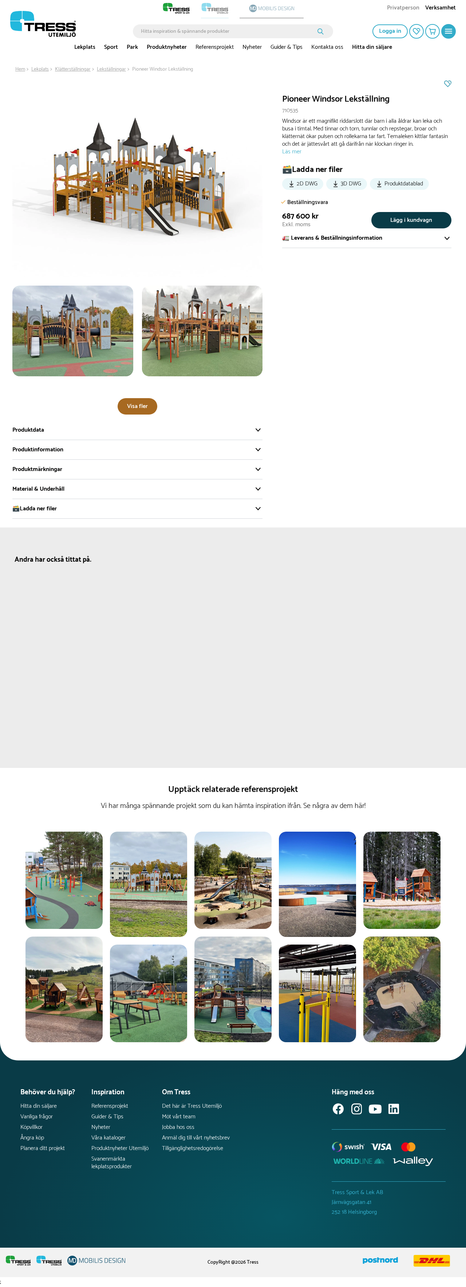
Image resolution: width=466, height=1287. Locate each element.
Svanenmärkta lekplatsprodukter (111, 1162)
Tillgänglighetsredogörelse (192, 1148)
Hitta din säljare (372, 47)
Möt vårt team (179, 1117)
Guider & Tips (286, 47)
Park (132, 47)
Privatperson (403, 8)
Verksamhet (440, 8)
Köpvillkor (31, 1127)
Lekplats (84, 47)
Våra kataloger (108, 1138)
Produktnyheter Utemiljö (120, 1148)
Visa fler (137, 406)
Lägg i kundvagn (411, 220)
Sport (111, 47)
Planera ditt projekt (42, 1148)
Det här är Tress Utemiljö (192, 1106)
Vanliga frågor (36, 1117)
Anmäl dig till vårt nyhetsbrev (196, 1138)
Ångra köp (32, 1138)
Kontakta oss (327, 47)
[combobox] (227, 31)
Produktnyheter (167, 47)
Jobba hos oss (178, 1127)
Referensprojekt (215, 47)
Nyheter (252, 47)
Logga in (390, 31)
